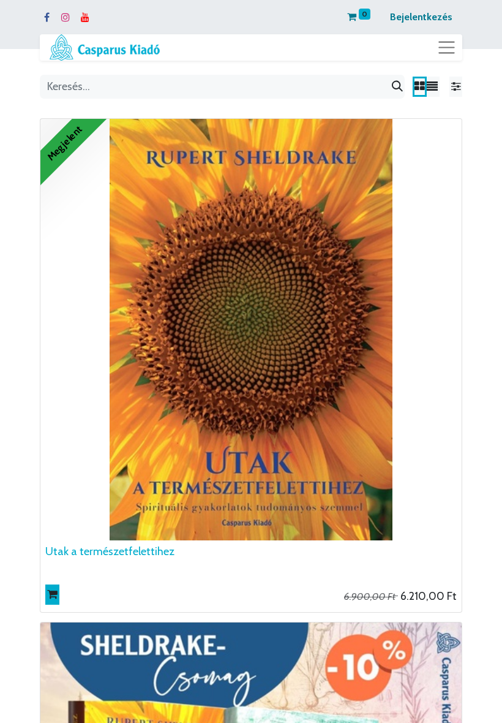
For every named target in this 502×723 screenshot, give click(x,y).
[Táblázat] (420, 87)
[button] (52, 595)
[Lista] (432, 87)
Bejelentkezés (421, 17)
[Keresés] (397, 87)
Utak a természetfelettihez (109, 551)
